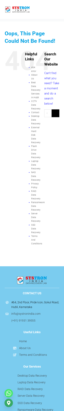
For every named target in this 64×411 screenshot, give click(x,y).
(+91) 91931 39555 (23, 320)
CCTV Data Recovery (35, 105)
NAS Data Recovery (35, 176)
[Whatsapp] (9, 393)
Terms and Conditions (33, 354)
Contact (35, 112)
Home (23, 341)
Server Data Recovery (35, 217)
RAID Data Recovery (35, 195)
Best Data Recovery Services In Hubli (35, 90)
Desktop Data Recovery (35, 120)
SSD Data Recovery (35, 229)
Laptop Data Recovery (35, 165)
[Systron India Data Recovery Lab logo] (17, 7)
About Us (25, 348)
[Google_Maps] (9, 403)
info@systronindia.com (26, 313)
